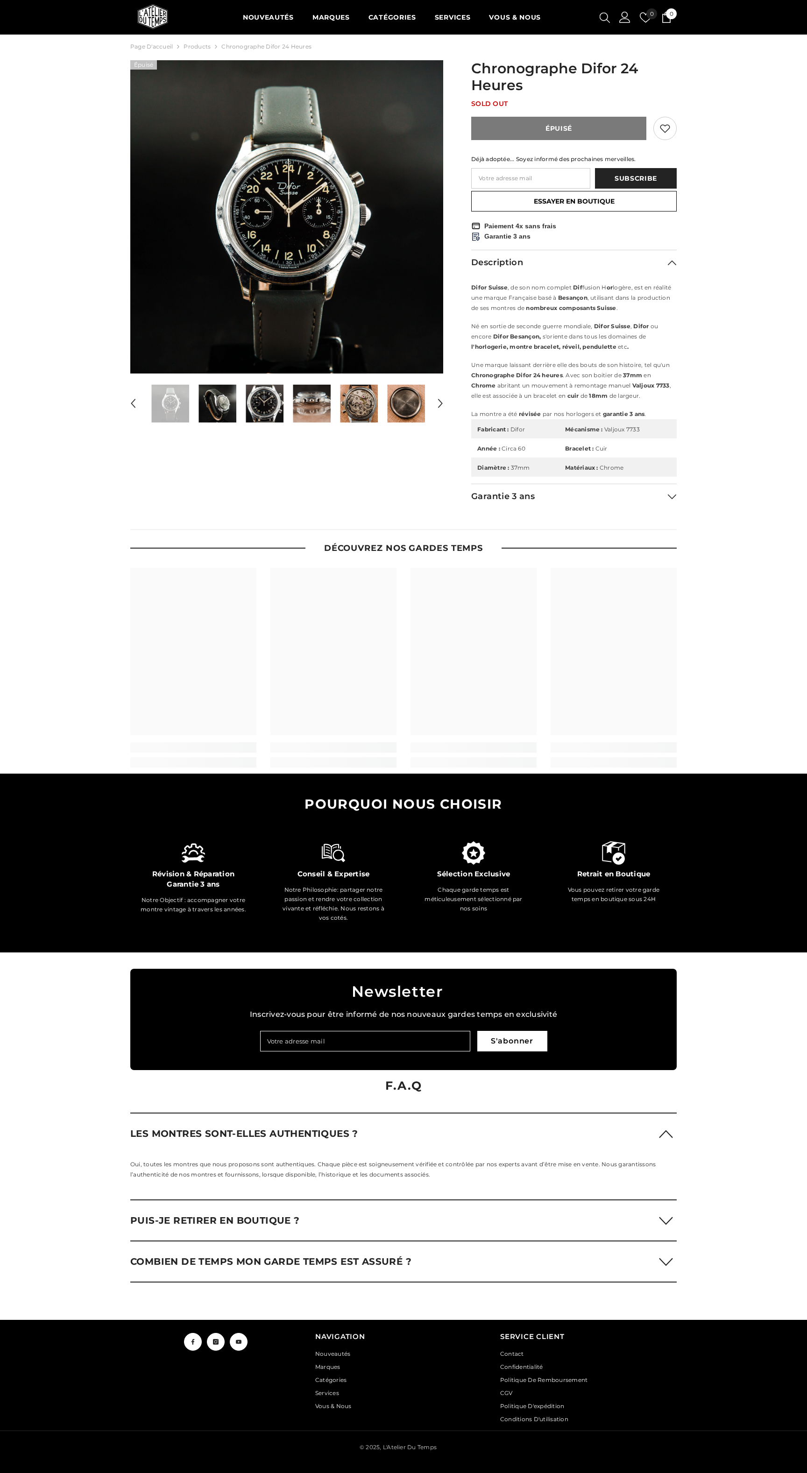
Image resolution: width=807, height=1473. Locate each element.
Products (197, 46)
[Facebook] (193, 1342)
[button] (133, 403)
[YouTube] (239, 1342)
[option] (287, 217)
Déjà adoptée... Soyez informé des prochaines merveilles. (553, 158)
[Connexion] (624, 17)
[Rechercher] (605, 17)
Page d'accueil (151, 46)
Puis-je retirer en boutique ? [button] (215, 1220)
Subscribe (636, 178)
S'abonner (512, 1040)
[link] (193, 747)
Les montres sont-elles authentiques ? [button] (244, 1133)
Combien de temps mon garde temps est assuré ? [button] (270, 1261)
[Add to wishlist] (665, 128)
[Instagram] (216, 1342)
